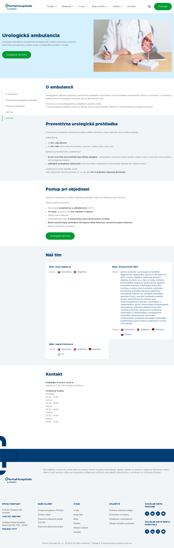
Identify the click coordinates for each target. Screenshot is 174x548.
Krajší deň (78, 515)
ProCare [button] (163, 6)
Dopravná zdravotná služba (50, 527)
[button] (52, 6)
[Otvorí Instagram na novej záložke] (158, 513)
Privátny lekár (44, 515)
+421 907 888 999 (11, 517)
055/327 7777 (9, 529)
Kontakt (9, 118)
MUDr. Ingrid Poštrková (61, 344)
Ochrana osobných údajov (121, 510)
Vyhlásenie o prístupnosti (120, 519)
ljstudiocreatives (124, 543)
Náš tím (9, 112)
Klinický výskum (81, 528)
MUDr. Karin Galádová (60, 267)
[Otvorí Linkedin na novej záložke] (152, 513)
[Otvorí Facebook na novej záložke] (147, 513)
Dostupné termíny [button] (17, 55)
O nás (76, 510)
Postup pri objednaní (15, 106)
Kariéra (77, 523)
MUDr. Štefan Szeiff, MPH (125, 267)
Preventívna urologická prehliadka (21, 100)
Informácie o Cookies (119, 515)
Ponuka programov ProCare (51, 510)
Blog (76, 519)
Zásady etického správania (121, 523)
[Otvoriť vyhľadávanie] (149, 6)
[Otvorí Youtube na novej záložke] (163, 513)
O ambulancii (12, 94)
